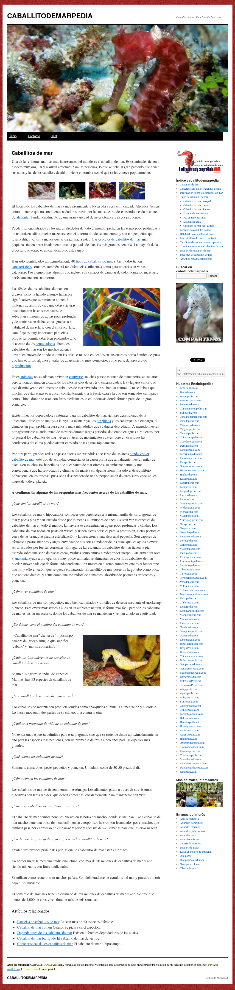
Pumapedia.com (188, 553)
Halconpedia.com (189, 718)
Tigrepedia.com (188, 573)
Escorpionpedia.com (191, 454)
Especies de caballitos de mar (38, 921)
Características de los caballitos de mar (45, 943)
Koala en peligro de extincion (196, 851)
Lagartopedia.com (189, 482)
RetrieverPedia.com (190, 676)
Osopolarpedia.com (190, 532)
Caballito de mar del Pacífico (198, 225)
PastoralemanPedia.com (193, 672)
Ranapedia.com (188, 771)
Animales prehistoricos (192, 831)
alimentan (23, 217)
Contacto (34, 136)
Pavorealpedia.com (190, 751)
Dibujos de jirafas (189, 847)
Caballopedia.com (189, 421)
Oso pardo (185, 855)
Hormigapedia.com (190, 726)
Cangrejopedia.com (190, 705)
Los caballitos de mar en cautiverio (198, 238)
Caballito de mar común (34, 927)
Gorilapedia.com (189, 635)
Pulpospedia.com (189, 623)
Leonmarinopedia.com (192, 610)
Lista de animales (189, 388)
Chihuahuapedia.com (191, 656)
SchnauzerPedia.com (191, 685)
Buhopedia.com (188, 412)
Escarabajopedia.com (191, 714)
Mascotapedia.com (190, 548)
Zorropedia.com (188, 598)
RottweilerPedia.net (190, 681)
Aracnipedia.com (189, 396)
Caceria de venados (190, 843)
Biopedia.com (187, 392)
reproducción (21, 365)
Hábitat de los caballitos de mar (197, 234)
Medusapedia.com (190, 507)
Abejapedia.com (188, 689)
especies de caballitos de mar (119, 239)
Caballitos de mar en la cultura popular (200, 242)
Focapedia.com (188, 462)
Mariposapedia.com (190, 615)
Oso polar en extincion (192, 860)
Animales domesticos (191, 822)
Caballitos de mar (189, 184)
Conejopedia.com (189, 709)
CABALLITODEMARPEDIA (50, 15)
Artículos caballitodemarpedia (196, 258)
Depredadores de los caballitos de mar (44, 932)
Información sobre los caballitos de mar (201, 192)
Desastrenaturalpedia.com (194, 594)
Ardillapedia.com (189, 730)
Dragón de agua (192, 221)
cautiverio (76, 376)
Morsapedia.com (189, 511)
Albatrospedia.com (190, 734)
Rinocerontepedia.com (192, 561)
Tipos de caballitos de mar (194, 197)
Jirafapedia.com (188, 474)
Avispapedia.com (189, 697)
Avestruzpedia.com (190, 400)
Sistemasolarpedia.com (192, 590)
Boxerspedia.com (189, 652)
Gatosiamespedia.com (192, 668)
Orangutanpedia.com (191, 631)
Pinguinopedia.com (190, 536)
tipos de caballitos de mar (94, 261)
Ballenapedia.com (189, 404)
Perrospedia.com (189, 540)
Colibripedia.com (189, 602)
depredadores (45, 343)
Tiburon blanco (188, 868)
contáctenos (13, 969)
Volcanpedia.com (189, 586)
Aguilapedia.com (189, 693)
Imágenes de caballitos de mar (196, 254)
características (22, 266)
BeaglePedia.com (189, 648)
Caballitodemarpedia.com (193, 416)
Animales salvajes (189, 839)
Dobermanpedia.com (191, 660)
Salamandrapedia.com (192, 747)
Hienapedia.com (188, 738)
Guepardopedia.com (191, 466)
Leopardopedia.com (190, 491)
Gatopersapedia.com (191, 664)
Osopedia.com (188, 528)
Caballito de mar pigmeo (196, 209)
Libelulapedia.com (190, 639)
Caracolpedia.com (189, 433)
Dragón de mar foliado (195, 213)
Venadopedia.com (189, 581)
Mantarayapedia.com (191, 503)
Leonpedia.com (188, 487)
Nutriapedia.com (189, 627)
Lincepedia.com (188, 495)
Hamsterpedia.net (189, 722)
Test (54, 136)
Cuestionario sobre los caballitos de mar (201, 246)
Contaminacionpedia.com (193, 408)
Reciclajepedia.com (190, 557)
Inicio (13, 136)
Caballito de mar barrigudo (36, 938)
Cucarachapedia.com (191, 755)
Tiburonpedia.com (190, 569)
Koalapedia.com (188, 478)
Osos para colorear (190, 864)
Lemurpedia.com (189, 606)
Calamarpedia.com (190, 425)
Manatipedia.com (189, 515)
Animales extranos (190, 827)
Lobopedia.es (187, 499)
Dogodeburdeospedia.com (194, 767)
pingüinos (104, 420)
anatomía (21, 558)
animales (26, 376)
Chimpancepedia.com (191, 437)
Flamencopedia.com (190, 458)
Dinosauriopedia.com (191, 643)
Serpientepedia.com (190, 565)
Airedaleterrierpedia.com (193, 763)
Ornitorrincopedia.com (192, 742)
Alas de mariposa (189, 818)
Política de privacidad (216, 977)
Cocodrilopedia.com (191, 441)
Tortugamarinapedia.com (193, 577)
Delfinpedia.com (189, 445)
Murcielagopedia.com (191, 520)
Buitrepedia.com (189, 701)
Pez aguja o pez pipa (194, 217)
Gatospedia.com (188, 544)
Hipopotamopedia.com (192, 470)
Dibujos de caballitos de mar (195, 250)
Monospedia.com (189, 619)
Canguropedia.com (190, 429)
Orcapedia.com (188, 524)
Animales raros (188, 835)
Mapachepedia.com (190, 759)
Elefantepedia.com (190, 449)
